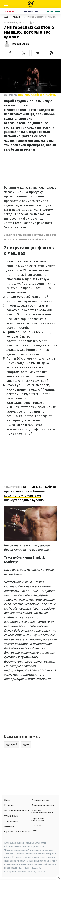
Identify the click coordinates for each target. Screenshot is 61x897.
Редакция (9, 805)
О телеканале (11, 815)
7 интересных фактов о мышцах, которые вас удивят (40, 17)
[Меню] (6, 4)
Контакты (36, 825)
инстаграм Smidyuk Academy (37, 94)
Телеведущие (11, 821)
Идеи (7, 17)
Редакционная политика (16, 810)
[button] (10, 53)
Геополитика (31, 11)
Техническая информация (37, 819)
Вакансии (9, 826)
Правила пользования (42, 805)
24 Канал (9, 11)
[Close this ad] (58, 877)
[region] (30, 889)
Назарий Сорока (20, 44)
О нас (7, 800)
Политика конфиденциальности (42, 811)
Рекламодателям (40, 800)
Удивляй (17, 17)
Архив (34, 830)
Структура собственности (17, 831)
